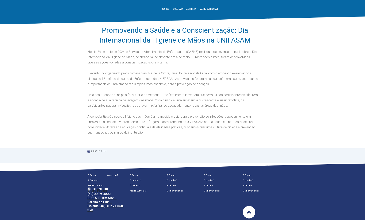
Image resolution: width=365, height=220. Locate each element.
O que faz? (178, 9)
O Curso (165, 9)
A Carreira (191, 9)
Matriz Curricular (209, 9)
